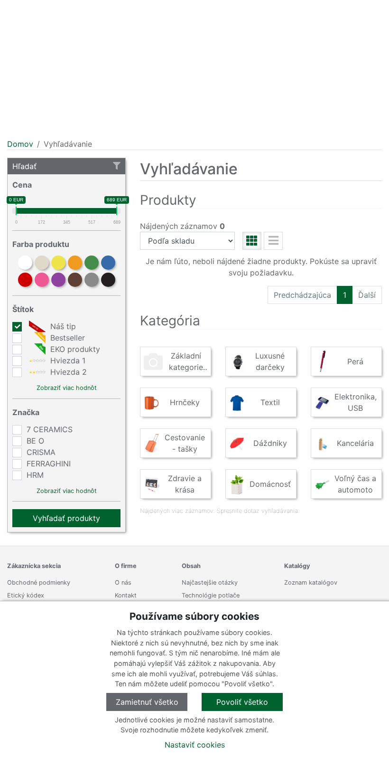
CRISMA (41, 452)
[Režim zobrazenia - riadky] (273, 241)
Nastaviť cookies (195, 744)
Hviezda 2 (67, 372)
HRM (35, 475)
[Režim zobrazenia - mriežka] (251, 241)
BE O (35, 440)
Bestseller (66, 337)
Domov (20, 144)
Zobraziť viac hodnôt (67, 387)
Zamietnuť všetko (147, 702)
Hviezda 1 (66, 360)
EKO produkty (74, 349)
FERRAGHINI (49, 463)
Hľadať (24, 166)
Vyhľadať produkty (66, 518)
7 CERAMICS (50, 429)
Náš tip (62, 326)
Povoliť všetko (242, 702)
